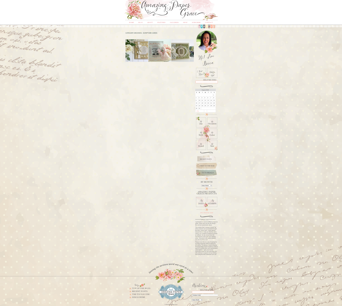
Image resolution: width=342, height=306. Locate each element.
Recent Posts (139, 291)
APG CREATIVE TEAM (206, 212)
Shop (185, 22)
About (150, 22)
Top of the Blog (141, 288)
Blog (140, 22)
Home (131, 22)
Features (161, 22)
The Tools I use (141, 294)
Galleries (174, 22)
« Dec (197, 111)
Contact (209, 22)
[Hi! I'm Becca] (206, 48)
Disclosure (138, 297)
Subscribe (196, 22)
